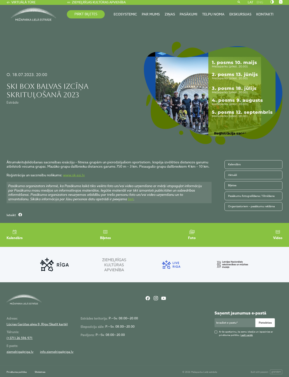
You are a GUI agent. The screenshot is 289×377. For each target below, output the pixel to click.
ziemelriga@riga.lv (20, 352)
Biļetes (232, 185)
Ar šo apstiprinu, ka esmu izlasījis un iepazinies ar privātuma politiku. (246, 333)
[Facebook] (148, 298)
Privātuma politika (17, 372)
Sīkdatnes (40, 372)
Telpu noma (213, 14)
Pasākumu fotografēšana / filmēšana (251, 196)
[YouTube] (164, 298)
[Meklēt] (239, 2)
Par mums (151, 14)
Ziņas (170, 14)
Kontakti (264, 14)
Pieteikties (265, 322)
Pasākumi (188, 14)
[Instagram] (155, 298)
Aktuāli (232, 175)
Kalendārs (234, 164)
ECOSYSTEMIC (125, 14)
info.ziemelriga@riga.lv (56, 352)
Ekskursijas (240, 14)
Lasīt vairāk (247, 335)
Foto (192, 238)
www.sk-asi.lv (74, 175)
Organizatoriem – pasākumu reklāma (251, 206)
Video (277, 238)
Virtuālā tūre (23, 2)
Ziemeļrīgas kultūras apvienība (99, 2)
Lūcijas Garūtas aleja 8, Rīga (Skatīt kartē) (37, 324)
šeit (130, 199)
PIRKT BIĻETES (85, 14)
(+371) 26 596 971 (20, 338)
